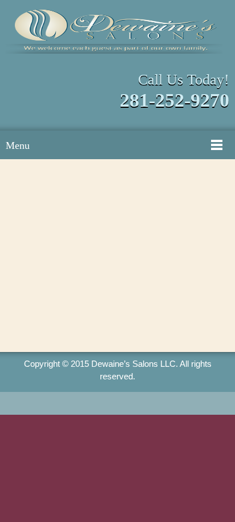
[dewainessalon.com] (117, 31)
